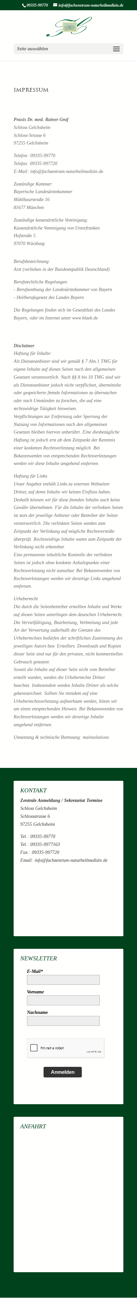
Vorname (35, 991)
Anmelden (62, 1072)
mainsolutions (96, 737)
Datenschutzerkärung (40, 880)
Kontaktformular (35, 888)
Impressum (30, 872)
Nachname (37, 1012)
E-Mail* (35, 971)
